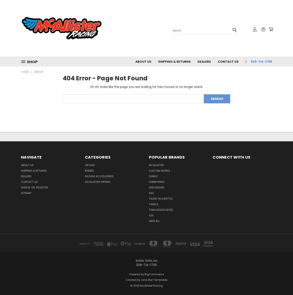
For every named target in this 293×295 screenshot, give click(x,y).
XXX (151, 215)
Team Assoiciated (161, 210)
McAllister (156, 165)
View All (154, 221)
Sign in (26, 187)
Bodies (89, 171)
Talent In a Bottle (161, 198)
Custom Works (159, 171)
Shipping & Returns (174, 62)
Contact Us (228, 62)
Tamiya (153, 204)
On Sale (90, 165)
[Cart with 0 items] (271, 29)
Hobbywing (157, 182)
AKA (151, 193)
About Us (143, 62)
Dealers (204, 62)
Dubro (153, 176)
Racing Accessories (99, 176)
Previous (281, 281)
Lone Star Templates (154, 280)
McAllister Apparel (98, 182)
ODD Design (156, 187)
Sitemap (26, 193)
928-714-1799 (261, 62)
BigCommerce (154, 274)
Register (42, 187)
